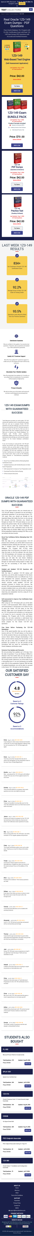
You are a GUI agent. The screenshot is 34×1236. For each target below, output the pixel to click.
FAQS (17, 1193)
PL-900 (5, 1049)
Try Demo (17, 86)
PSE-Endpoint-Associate (12, 1138)
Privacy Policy (17, 1203)
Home (2, 14)
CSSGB (5, 1116)
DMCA (17, 1208)
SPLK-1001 (7, 1072)
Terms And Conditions (17, 1195)
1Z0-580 (6, 1161)
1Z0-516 (6, 1094)
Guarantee (17, 1200)
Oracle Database (14, 14)
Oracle (7, 14)
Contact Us (17, 1205)
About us (17, 1190)
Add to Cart (17, 91)
